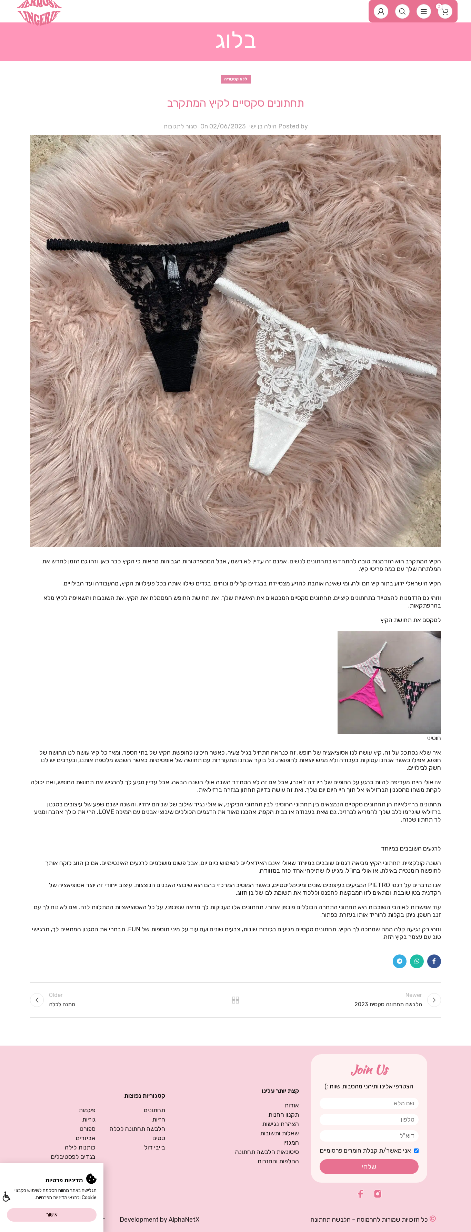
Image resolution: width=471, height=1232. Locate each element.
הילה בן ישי (263, 126)
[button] (6, 1197)
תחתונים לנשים (309, 561)
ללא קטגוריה (235, 79)
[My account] (381, 11)
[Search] (402, 11)
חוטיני (281, 804)
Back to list (235, 1000)
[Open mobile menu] (423, 11)
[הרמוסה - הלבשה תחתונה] (39, 10)
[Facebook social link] (434, 961)
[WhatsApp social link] (417, 961)
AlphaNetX (184, 1219)
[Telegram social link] (400, 961)
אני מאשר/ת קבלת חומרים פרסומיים (365, 1150)
